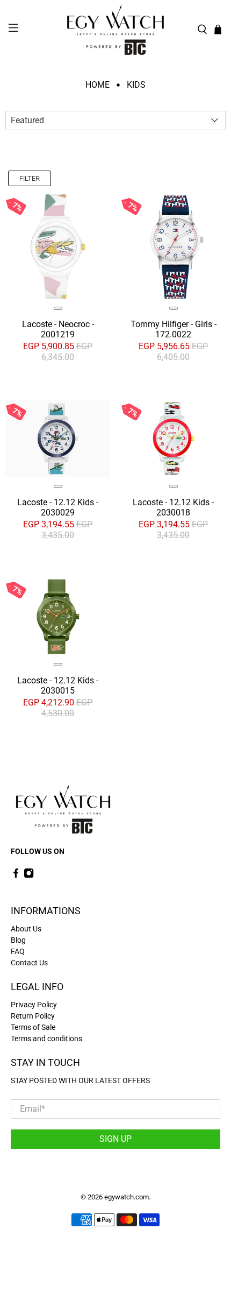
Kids (136, 85)
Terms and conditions (46, 1038)
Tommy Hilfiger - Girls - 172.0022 (173, 329)
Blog (18, 940)
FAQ (18, 951)
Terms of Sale (33, 1027)
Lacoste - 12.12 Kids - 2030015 (57, 685)
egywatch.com (126, 1197)
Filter (29, 178)
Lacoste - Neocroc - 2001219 (58, 329)
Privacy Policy (34, 1004)
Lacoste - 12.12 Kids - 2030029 (57, 507)
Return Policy (33, 1016)
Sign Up (115, 1139)
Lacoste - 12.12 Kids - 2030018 (173, 507)
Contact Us (29, 962)
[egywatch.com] (116, 29)
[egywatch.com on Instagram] (29, 876)
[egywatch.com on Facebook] (16, 876)
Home (97, 85)
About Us (26, 928)
